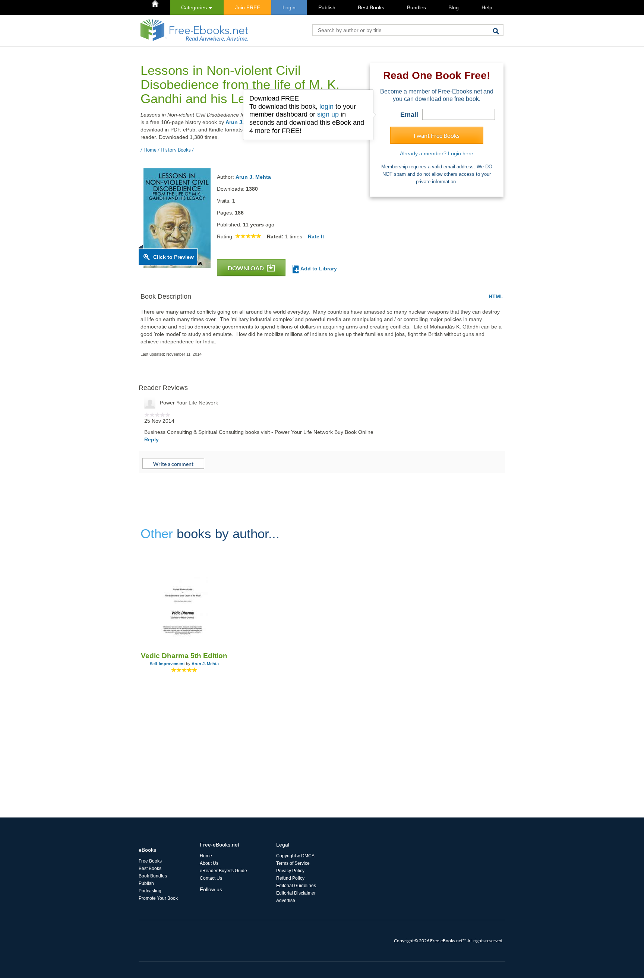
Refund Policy (290, 878)
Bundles (416, 7)
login (326, 106)
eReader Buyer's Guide (223, 870)
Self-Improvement (167, 663)
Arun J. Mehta (253, 177)
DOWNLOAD (246, 268)
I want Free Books (437, 135)
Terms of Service (293, 863)
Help (487, 7)
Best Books (371, 7)
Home (206, 855)
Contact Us (211, 878)
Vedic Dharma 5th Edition (184, 656)
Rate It (316, 236)
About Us (209, 863)
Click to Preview (173, 257)
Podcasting (150, 890)
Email (409, 114)
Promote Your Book (158, 898)
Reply (151, 439)
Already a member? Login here (436, 153)
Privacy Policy (290, 870)
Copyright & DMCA (295, 855)
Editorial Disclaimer (296, 893)
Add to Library (318, 269)
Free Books (150, 861)
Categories (194, 7)
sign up (328, 114)
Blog (453, 7)
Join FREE (247, 7)
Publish (326, 7)
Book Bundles (153, 876)
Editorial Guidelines (296, 885)
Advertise (285, 900)
